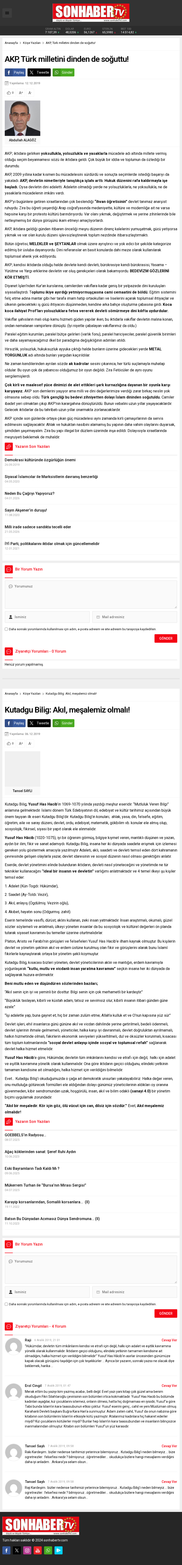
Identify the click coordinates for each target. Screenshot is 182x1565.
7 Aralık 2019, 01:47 (58, 1385)
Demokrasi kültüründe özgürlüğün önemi (40, 460)
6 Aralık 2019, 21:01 (47, 1340)
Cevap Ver (169, 1340)
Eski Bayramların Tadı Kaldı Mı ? (32, 1168)
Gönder (67, 72)
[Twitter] (17, 1550)
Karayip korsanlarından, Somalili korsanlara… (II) (47, 1202)
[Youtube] (38, 1550)
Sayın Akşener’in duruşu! (26, 510)
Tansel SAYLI (22, 791)
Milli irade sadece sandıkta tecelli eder (38, 527)
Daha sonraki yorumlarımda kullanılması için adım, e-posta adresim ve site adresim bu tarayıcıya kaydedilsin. (82, 629)
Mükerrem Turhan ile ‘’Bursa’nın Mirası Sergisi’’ (45, 1185)
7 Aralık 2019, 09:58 (61, 1446)
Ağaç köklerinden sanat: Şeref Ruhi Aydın (40, 1152)
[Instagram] (27, 1550)
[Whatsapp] (48, 1550)
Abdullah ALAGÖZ (22, 140)
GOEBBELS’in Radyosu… (25, 1135)
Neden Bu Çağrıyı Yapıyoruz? (30, 493)
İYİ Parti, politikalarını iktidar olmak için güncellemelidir (52, 543)
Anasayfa (11, 43)
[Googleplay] (59, 1550)
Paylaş (19, 72)
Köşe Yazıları (32, 43)
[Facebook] (6, 1550)
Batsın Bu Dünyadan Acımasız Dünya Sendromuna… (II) (52, 1219)
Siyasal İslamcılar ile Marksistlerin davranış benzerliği (51, 476)
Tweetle (43, 72)
